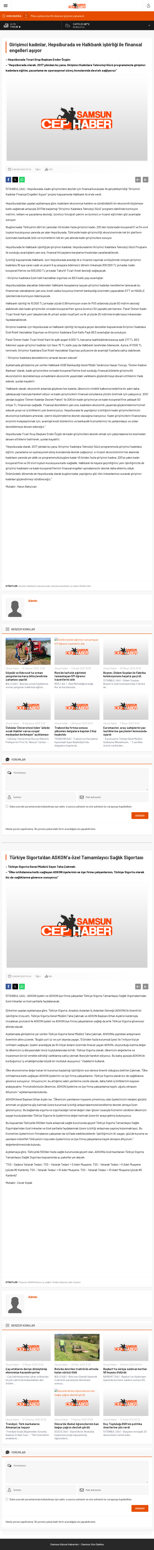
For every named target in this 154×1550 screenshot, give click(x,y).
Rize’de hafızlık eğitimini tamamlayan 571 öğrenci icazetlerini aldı (70, 676)
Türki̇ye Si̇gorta (59, 1282)
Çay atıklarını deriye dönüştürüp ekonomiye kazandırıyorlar (26, 1370)
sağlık (48, 1282)
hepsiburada (43, 586)
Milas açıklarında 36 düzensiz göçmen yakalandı (57, 16)
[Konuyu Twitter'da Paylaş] (15, 179)
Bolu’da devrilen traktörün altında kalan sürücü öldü (76, 1370)
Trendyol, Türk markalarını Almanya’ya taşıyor (23, 1425)
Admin (32, 600)
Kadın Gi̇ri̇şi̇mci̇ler (82, 586)
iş (71, 586)
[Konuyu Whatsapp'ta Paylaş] (22, 179)
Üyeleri (77, 1282)
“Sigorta (23, 1282)
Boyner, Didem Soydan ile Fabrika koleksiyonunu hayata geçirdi (124, 674)
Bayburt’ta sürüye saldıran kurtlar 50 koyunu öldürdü (125, 1370)
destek (22, 586)
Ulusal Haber (12, 668)
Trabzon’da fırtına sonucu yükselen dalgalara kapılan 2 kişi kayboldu (75, 731)
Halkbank (31, 586)
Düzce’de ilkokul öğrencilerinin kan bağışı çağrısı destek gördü (76, 1425)
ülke (70, 1282)
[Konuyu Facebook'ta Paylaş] (8, 179)
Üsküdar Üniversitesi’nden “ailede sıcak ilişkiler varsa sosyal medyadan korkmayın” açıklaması (28, 731)
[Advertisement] (77, 534)
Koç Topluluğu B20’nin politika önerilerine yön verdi (122, 1425)
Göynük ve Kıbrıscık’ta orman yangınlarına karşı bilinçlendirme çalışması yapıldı (27, 676)
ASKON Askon (35, 1282)
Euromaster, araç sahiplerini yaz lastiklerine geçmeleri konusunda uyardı (125, 731)
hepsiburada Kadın (60, 586)
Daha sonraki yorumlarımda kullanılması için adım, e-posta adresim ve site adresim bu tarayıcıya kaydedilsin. (71, 806)
